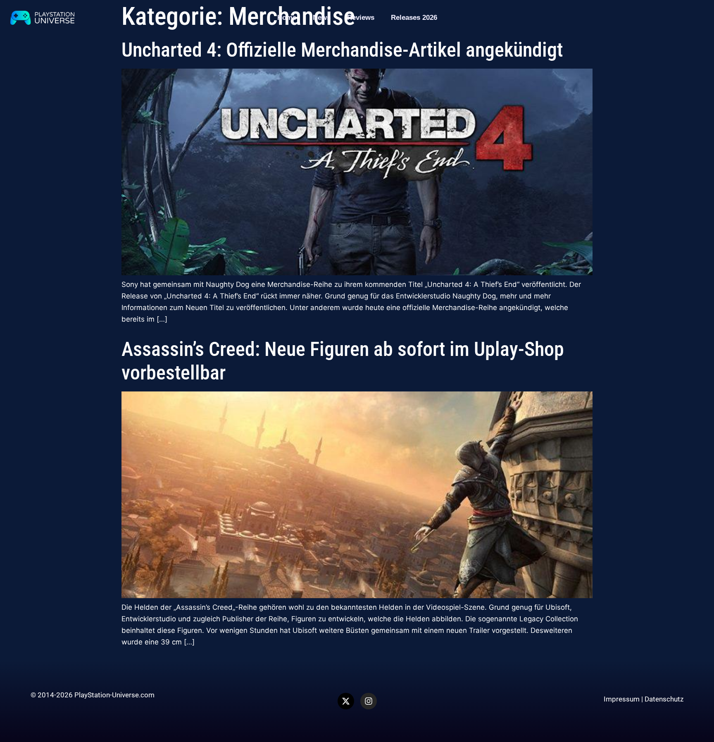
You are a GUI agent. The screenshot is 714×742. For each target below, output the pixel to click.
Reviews (360, 17)
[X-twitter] (346, 701)
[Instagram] (368, 701)
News (322, 17)
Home (286, 17)
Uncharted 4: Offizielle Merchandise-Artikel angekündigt (342, 50)
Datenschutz (664, 699)
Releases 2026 (414, 17)
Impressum (622, 699)
